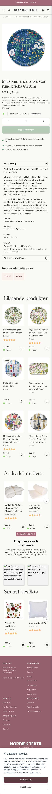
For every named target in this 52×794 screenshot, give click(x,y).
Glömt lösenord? (34, 712)
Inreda (8, 17)
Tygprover (7, 725)
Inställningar (26, 787)
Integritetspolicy (9, 716)
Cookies (6, 720)
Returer (6, 729)
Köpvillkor (7, 703)
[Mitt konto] (43, 10)
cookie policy (34, 772)
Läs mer (5, 108)
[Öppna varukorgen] (48, 10)
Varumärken (32, 681)
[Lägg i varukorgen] (21, 348)
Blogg (29, 677)
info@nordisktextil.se (16, 678)
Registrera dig (33, 707)
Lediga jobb (32, 694)
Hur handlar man (10, 707)
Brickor (7, 277)
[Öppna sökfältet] (9, 10)
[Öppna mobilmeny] (3, 10)
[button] (14, 575)
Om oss (30, 672)
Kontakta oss (32, 668)
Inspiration (31, 690)
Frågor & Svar (9, 712)
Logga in (30, 703)
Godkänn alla (26, 780)
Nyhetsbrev (32, 685)
